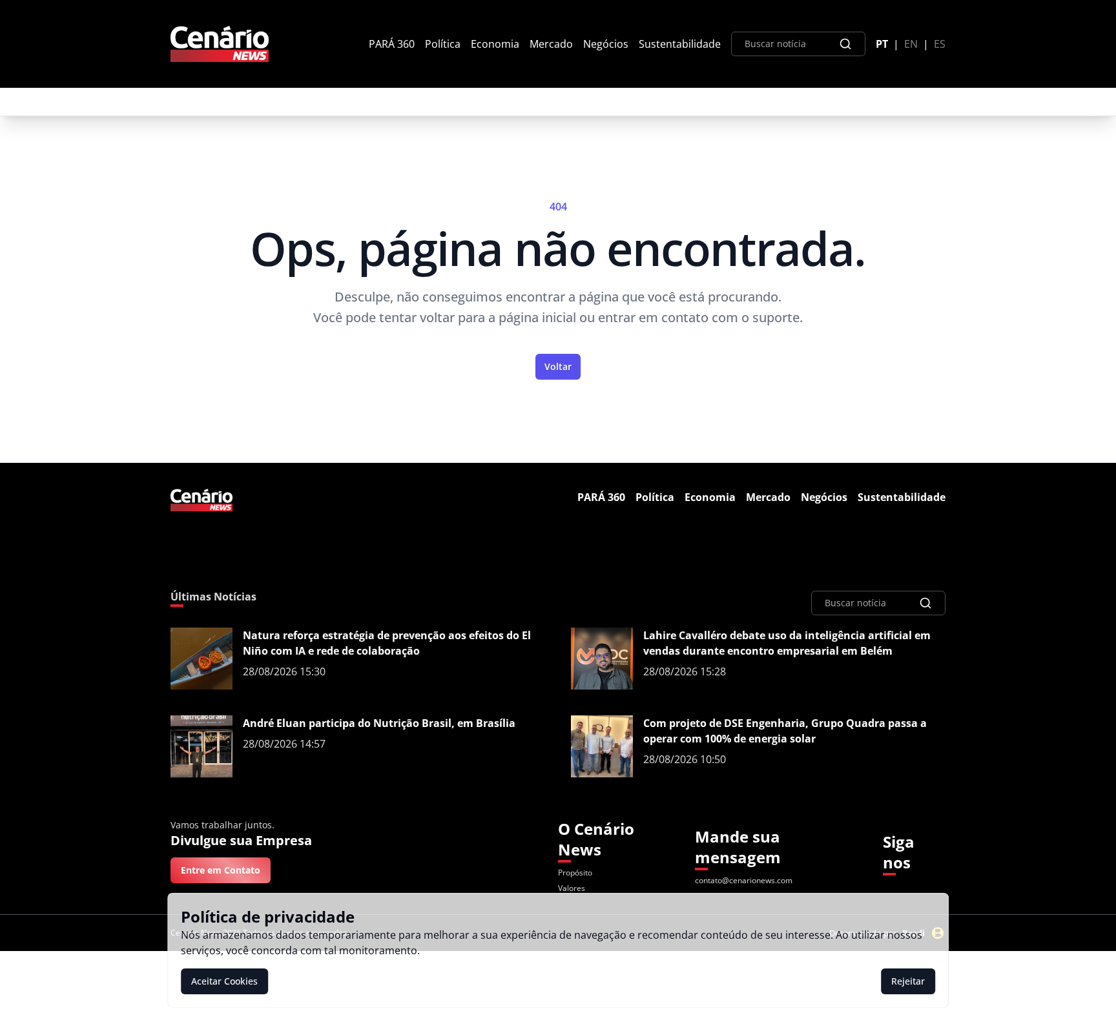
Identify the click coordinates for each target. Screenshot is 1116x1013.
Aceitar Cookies (224, 981)
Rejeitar (908, 981)
